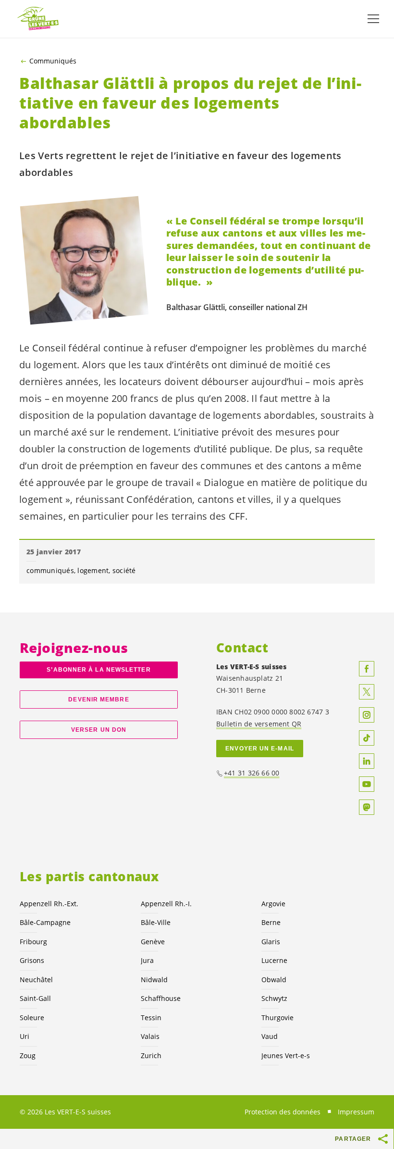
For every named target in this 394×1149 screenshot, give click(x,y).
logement (93, 570)
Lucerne (274, 960)
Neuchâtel (36, 979)
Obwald (273, 979)
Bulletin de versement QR (258, 723)
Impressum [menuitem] (356, 1111)
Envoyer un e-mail (259, 748)
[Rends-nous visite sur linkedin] (366, 761)
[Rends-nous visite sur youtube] (366, 784)
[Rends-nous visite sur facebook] (366, 668)
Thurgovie (277, 1017)
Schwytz (274, 998)
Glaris (270, 941)
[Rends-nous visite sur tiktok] (366, 738)
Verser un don (98, 729)
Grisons (32, 960)
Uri (24, 1036)
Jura (147, 960)
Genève (153, 941)
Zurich (151, 1055)
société (124, 570)
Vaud (269, 1036)
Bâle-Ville (156, 922)
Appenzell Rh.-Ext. (49, 903)
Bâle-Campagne (45, 922)
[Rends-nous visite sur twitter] (366, 691)
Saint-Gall (35, 998)
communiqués (50, 570)
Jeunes (285, 1055)
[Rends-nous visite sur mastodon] (366, 807)
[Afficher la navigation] (373, 19)
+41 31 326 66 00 (252, 772)
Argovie (273, 903)
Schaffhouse (161, 998)
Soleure (32, 1017)
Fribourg (33, 941)
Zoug (28, 1055)
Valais (150, 1036)
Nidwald (154, 979)
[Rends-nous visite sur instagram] (366, 715)
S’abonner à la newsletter (98, 669)
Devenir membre (98, 699)
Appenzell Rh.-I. (166, 903)
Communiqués (52, 61)
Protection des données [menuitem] (282, 1111)
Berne (271, 922)
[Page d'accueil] (38, 19)
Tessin (151, 1017)
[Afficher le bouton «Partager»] (383, 1139)
